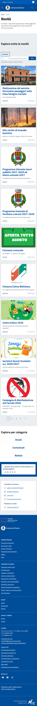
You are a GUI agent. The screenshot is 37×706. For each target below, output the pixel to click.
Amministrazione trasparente (10, 659)
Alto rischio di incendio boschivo (15, 132)
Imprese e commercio (7, 584)
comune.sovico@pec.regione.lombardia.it (13, 643)
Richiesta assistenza (7, 656)
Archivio (5, 54)
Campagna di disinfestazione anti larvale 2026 (18, 401)
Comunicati (19, 447)
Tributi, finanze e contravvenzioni (11, 590)
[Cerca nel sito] (32, 8)
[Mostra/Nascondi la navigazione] (2, 7)
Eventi (3, 618)
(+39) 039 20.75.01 (7, 639)
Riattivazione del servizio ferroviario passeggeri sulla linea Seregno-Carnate (17, 91)
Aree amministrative (7, 543)
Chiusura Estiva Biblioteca (16, 286)
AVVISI (5, 140)
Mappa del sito (17, 687)
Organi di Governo (6, 549)
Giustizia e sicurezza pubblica (10, 581)
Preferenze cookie (6, 687)
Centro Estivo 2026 (13, 322)
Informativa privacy (7, 661)
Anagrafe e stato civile (8, 567)
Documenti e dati (6, 546)
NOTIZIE (5, 101)
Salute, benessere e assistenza (10, 587)
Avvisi (18, 439)
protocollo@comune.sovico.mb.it (11, 641)
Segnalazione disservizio (8, 653)
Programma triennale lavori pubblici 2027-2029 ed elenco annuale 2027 (17, 172)
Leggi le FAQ (5, 647)
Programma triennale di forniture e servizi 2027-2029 (18, 212)
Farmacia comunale (13, 250)
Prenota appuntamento (8, 650)
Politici (3, 554)
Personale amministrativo (9, 551)
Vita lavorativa (5, 593)
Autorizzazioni (5, 570)
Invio (32, 58)
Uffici (2, 557)
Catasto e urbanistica (7, 573)
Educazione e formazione (8, 579)
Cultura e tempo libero (8, 576)
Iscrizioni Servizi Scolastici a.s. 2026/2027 (17, 362)
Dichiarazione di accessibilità (9, 667)
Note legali (4, 664)
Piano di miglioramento (8, 689)
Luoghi (3, 621)
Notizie (18, 455)
